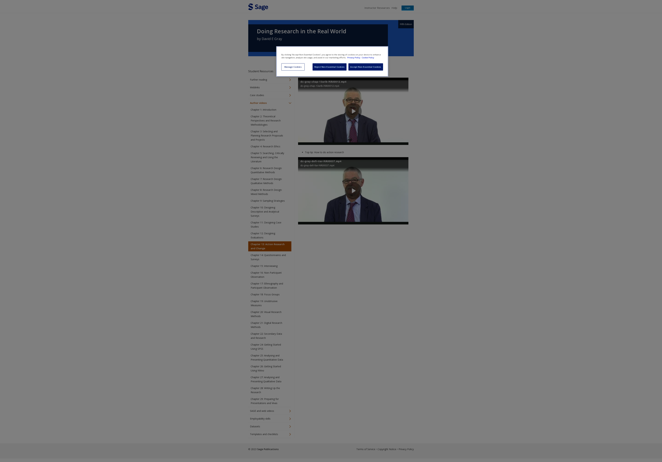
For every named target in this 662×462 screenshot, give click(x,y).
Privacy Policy (354, 57)
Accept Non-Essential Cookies (365, 67)
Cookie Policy (368, 57)
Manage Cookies (293, 67)
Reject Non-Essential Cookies (329, 67)
